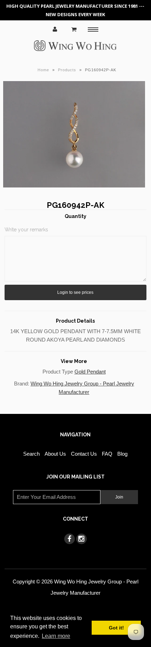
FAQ (107, 454)
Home (43, 70)
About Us (55, 454)
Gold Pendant (90, 372)
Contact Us (84, 454)
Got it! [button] (116, 628)
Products (67, 70)
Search (31, 454)
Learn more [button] (56, 636)
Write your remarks (26, 229)
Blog (122, 454)
